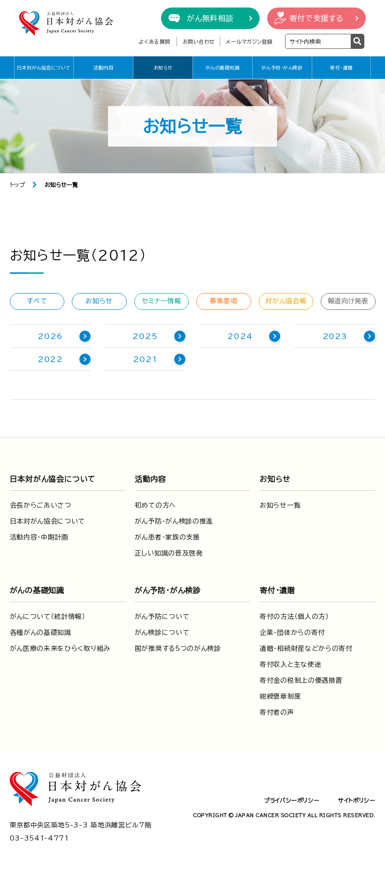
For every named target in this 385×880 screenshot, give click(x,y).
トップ (17, 184)
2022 (50, 359)
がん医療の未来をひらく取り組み (60, 648)
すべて (37, 301)
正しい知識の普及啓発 (169, 553)
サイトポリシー (356, 800)
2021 (145, 359)
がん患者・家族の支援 (167, 537)
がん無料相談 (210, 18)
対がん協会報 (285, 301)
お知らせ (163, 67)
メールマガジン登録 (249, 41)
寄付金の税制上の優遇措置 (301, 680)
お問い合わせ (199, 41)
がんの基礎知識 (223, 67)
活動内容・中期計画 (39, 537)
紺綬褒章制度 (280, 696)
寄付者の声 (277, 712)
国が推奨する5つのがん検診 (178, 648)
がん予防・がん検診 (282, 67)
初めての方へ (155, 505)
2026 (50, 336)
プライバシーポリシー (291, 800)
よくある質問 (154, 41)
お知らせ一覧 (280, 505)
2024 (239, 336)
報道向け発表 (348, 301)
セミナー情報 (161, 301)
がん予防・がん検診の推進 (174, 521)
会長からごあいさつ (40, 505)
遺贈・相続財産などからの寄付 (306, 648)
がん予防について (162, 616)
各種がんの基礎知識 (40, 632)
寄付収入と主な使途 (290, 664)
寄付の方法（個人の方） (294, 616)
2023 (335, 336)
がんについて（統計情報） (47, 616)
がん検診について (162, 632)
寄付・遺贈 (341, 67)
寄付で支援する (316, 18)
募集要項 (224, 301)
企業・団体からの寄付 (292, 632)
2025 (144, 336)
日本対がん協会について (44, 67)
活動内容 (103, 67)
